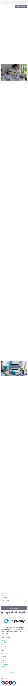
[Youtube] (7, 683)
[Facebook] (3, 683)
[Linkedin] (14, 683)
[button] (14, 2)
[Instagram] (10, 683)
